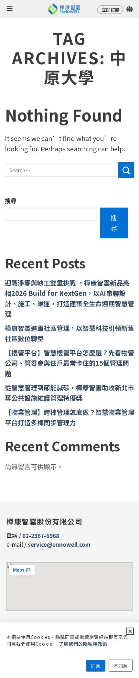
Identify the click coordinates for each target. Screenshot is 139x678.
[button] (130, 631)
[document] (69, 339)
